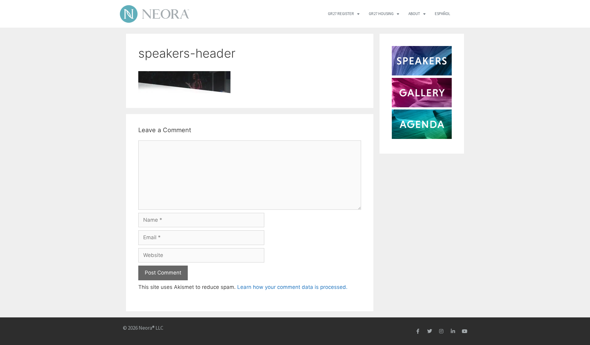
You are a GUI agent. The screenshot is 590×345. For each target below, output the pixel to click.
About (414, 13)
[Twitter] (429, 331)
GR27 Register (341, 13)
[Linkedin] (452, 331)
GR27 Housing (381, 13)
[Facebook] (417, 331)
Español (442, 13)
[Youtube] (464, 331)
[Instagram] (441, 331)
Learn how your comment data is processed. (292, 287)
